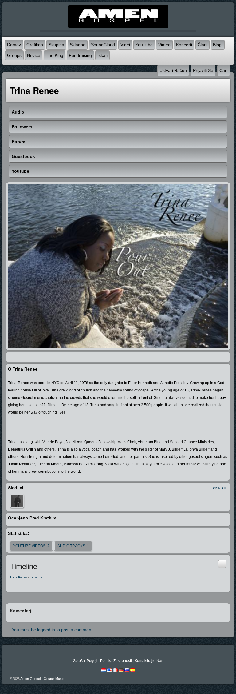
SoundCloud (103, 44)
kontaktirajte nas (149, 661)
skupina (56, 44)
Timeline (36, 577)
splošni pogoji (85, 661)
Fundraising (80, 55)
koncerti (184, 44)
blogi (217, 44)
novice (33, 55)
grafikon (34, 44)
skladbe (77, 44)
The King (54, 55)
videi (125, 44)
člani (202, 44)
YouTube (144, 44)
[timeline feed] (222, 563)
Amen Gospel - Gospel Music (42, 678)
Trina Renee (18, 577)
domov (14, 44)
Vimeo (164, 44)
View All (219, 488)
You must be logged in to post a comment (52, 629)
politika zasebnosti (116, 661)
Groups (14, 55)
